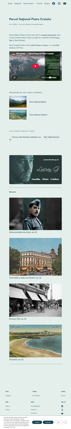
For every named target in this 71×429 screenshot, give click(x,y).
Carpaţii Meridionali (48, 35)
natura (11, 131)
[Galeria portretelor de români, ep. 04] (35, 214)
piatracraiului (25, 131)
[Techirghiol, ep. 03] (35, 341)
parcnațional (16, 131)
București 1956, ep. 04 (17, 319)
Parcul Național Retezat (37, 101)
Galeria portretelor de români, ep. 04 (23, 232)
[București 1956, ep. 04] (35, 301)
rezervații (31, 131)
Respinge (48, 422)
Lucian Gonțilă (25, 24)
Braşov (38, 45)
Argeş (45, 45)
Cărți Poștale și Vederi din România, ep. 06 (25, 277)
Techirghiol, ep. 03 (16, 359)
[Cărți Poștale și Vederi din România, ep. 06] (35, 257)
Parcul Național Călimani (38, 114)
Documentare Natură (37, 24)
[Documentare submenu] (34, 3)
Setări (58, 422)
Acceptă (37, 422)
